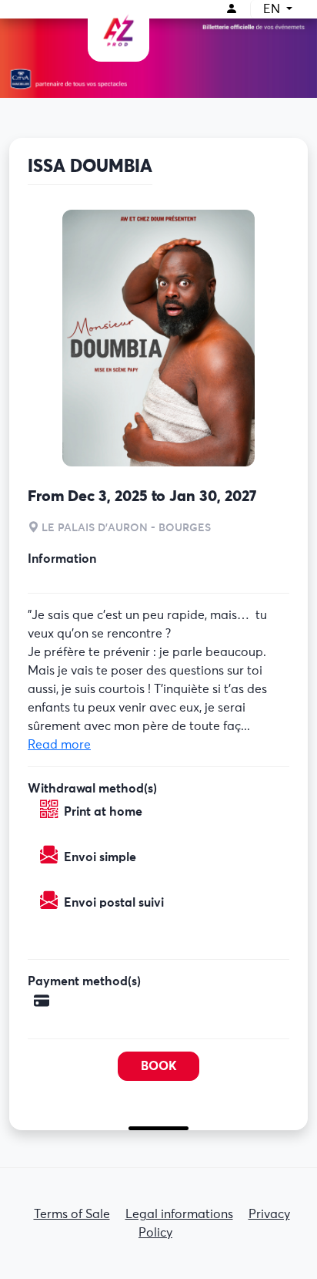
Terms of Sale (72, 1214)
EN (273, 9)
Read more (59, 745)
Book (159, 1066)
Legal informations (179, 1214)
